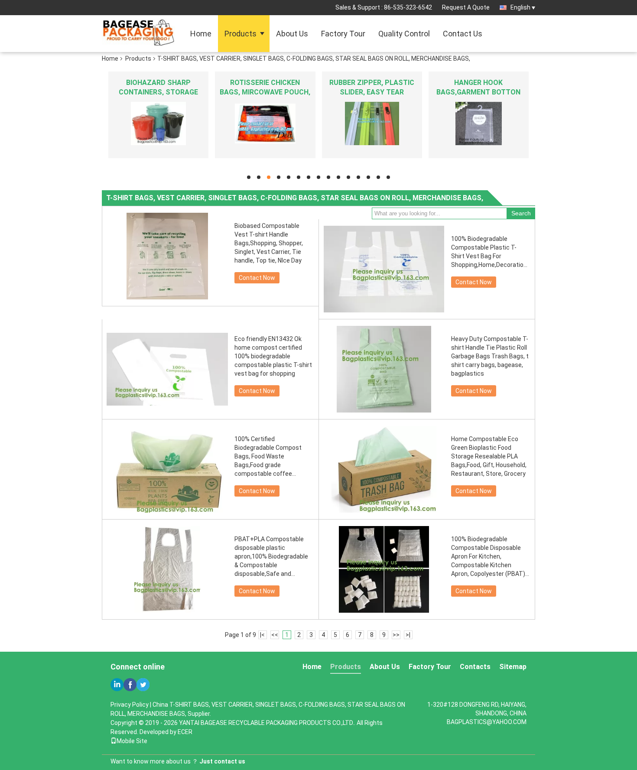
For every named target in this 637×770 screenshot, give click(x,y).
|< (262, 634)
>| (408, 634)
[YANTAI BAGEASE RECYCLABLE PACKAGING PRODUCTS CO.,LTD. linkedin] (117, 685)
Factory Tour (343, 33)
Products (240, 33)
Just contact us (222, 761)
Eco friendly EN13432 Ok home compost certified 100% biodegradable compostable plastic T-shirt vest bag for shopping (273, 356)
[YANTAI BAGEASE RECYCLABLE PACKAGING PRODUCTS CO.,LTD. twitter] (143, 685)
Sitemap (512, 667)
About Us (292, 33)
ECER (185, 731)
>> (396, 634)
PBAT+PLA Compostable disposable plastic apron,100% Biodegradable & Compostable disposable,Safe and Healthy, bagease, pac (271, 557)
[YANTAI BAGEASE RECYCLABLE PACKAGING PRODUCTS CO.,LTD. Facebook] (130, 685)
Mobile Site (132, 741)
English (520, 7)
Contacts (475, 667)
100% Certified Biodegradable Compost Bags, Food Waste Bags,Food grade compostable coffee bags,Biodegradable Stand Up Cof (271, 456)
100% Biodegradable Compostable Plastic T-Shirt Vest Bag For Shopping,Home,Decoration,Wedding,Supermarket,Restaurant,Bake (490, 251)
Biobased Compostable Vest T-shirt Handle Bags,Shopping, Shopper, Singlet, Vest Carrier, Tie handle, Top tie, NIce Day (268, 243)
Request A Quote (466, 7)
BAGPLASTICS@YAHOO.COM (486, 721)
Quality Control (404, 33)
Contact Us (462, 33)
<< (274, 634)
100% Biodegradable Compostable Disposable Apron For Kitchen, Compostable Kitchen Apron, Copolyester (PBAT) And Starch (488, 557)
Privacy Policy (129, 704)
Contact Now (257, 277)
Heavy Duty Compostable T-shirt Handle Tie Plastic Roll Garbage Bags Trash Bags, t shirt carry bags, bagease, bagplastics (490, 356)
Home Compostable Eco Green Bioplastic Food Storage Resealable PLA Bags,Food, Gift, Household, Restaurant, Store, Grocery (488, 456)
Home (200, 33)
